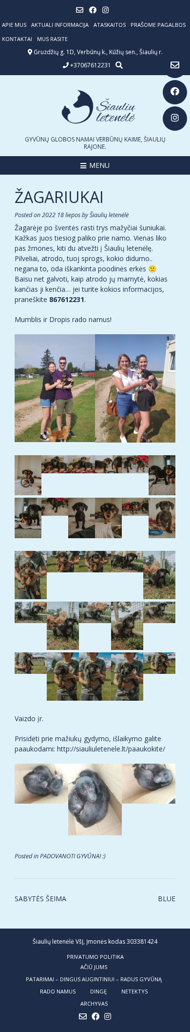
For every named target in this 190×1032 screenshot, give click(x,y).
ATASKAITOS (110, 24)
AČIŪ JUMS (93, 967)
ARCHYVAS (94, 1003)
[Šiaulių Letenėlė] (95, 107)
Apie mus (14, 24)
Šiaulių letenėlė (109, 215)
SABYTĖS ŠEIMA (40, 898)
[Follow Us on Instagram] (175, 118)
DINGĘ (98, 991)
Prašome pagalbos (158, 24)
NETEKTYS (134, 991)
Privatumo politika (95, 956)
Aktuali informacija (60, 24)
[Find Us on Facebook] (175, 92)
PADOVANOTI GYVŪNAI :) (73, 856)
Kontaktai (17, 38)
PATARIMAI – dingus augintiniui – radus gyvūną (94, 979)
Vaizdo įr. (29, 718)
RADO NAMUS (58, 991)
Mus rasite (52, 38)
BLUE (166, 898)
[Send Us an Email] (175, 66)
